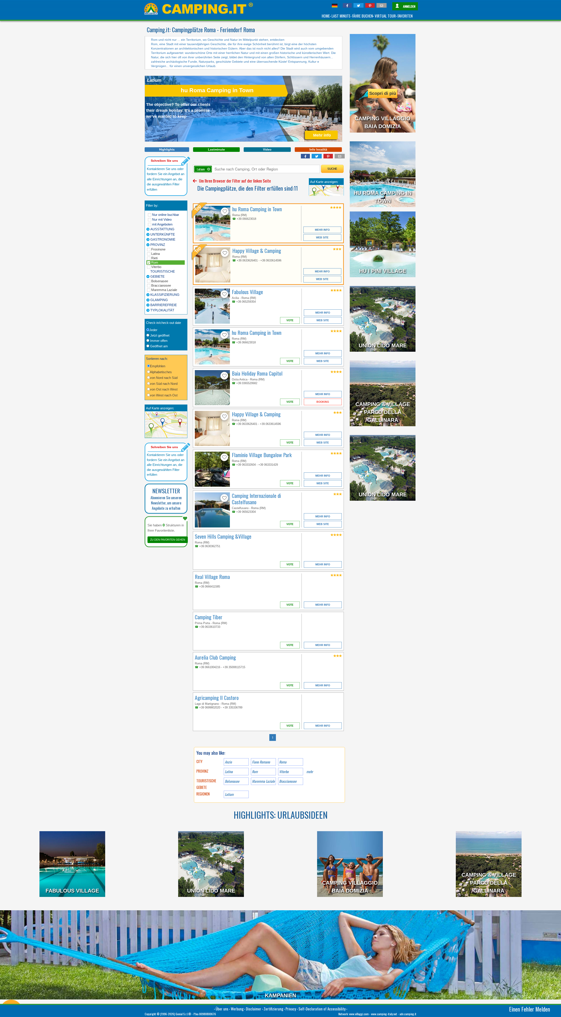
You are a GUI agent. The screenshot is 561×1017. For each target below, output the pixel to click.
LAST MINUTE (341, 16)
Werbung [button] (237, 1009)
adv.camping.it (407, 1014)
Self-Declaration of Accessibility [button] (322, 1009)
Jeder (153, 330)
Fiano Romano (261, 762)
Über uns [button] (222, 1009)
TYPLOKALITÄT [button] (162, 310)
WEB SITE (322, 237)
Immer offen (158, 341)
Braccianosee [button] (287, 781)
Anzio (228, 762)
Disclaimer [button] (253, 1009)
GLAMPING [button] (159, 300)
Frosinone (158, 249)
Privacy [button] (291, 1009)
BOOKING (322, 401)
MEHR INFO (322, 229)
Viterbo (156, 267)
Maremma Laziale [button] (263, 781)
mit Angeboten (162, 224)
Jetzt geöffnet (159, 335)
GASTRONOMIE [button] (162, 239)
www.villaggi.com (359, 1014)
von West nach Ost (164, 395)
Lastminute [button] (216, 149)
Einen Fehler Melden (529, 1009)
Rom (154, 262)
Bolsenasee (159, 281)
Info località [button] (318, 149)
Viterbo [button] (284, 771)
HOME (326, 16)
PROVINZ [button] (157, 245)
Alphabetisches (161, 372)
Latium (229, 794)
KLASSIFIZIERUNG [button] (164, 294)
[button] (347, 5)
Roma (282, 762)
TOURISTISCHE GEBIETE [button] (162, 274)
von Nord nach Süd (164, 378)
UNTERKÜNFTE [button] (162, 234)
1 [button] (272, 737)
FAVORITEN (405, 16)
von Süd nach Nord (164, 383)
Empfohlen (157, 366)
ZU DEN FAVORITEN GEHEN (167, 539)
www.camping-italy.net (384, 1014)
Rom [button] (255, 771)
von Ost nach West (164, 389)
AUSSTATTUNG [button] (162, 229)
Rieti (154, 258)
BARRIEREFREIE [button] (163, 305)
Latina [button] (229, 771)
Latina (155, 254)
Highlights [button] (167, 149)
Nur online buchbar (165, 215)
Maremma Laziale (164, 290)
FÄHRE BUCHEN (362, 16)
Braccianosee (161, 285)
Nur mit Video (162, 219)
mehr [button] (309, 771)
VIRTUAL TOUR (385, 16)
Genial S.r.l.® (183, 1014)
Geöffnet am (159, 346)
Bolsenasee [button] (232, 781)
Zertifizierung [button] (273, 1009)
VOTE (289, 320)
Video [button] (267, 149)
